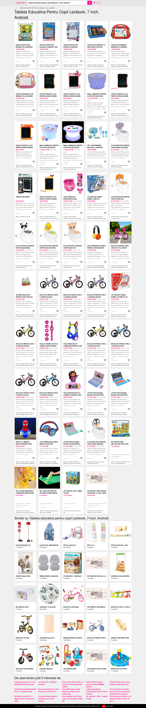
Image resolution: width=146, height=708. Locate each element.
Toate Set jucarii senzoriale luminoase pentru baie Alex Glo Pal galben (25, 512)
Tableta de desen (22, 197)
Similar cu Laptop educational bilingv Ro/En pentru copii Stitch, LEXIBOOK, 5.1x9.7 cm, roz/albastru (96, 414)
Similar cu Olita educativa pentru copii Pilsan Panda (24, 266)
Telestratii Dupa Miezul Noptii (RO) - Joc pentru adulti (25, 690)
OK (104, 706)
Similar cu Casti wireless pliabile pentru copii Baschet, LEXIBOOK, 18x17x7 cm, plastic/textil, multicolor (96, 267)
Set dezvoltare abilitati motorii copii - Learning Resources (120, 444)
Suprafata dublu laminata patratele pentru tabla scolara (47, 698)
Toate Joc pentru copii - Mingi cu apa (72, 511)
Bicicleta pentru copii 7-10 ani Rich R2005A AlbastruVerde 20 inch (49, 395)
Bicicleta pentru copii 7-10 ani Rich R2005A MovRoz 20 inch (96, 297)
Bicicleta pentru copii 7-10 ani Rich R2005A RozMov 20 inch (73, 297)
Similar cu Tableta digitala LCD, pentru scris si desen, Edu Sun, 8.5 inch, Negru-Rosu (120, 115)
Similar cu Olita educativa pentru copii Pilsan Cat (71, 266)
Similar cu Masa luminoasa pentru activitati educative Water (48, 168)
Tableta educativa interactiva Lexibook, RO (24, 47)
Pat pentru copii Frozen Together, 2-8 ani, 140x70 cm (96, 493)
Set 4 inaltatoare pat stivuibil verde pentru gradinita (48, 493)
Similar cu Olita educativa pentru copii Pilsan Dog (119, 217)
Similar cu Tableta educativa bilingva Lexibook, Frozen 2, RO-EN (72, 65)
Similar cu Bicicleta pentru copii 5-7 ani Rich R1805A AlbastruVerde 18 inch (120, 365)
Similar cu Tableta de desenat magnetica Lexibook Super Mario (119, 65)
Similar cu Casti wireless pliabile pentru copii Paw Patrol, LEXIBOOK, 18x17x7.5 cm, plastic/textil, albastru (49, 463)
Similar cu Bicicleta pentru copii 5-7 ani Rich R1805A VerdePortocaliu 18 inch (96, 365)
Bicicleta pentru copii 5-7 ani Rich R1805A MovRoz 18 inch (49, 297)
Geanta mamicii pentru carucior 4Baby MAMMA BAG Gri (95, 684)
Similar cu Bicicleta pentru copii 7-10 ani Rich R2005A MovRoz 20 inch (96, 315)
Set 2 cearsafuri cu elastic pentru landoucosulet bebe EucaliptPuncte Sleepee (120, 691)
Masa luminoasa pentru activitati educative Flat (72, 147)
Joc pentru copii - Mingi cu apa (72, 492)
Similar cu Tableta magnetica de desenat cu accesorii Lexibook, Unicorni (24, 115)
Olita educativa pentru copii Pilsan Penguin (96, 443)
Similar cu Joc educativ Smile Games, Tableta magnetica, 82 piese (96, 217)
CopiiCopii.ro (21, 2)
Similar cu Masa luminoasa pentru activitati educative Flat (72, 168)
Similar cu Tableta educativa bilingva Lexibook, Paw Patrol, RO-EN (49, 65)
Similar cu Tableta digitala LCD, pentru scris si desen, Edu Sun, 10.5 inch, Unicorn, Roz (72, 115)
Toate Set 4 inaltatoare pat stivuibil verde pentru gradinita (49, 511)
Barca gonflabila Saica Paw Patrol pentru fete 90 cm (48, 690)
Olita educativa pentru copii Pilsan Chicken (49, 247)
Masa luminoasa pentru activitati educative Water (49, 147)
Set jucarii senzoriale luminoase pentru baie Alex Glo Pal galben (25, 493)
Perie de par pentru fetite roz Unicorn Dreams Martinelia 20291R (72, 684)
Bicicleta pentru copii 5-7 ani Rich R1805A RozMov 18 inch (25, 395)
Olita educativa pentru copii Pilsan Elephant (120, 146)
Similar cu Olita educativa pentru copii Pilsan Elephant (119, 166)
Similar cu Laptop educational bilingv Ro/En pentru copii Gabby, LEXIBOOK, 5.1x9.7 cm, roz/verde (72, 463)
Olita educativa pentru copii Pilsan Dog (120, 198)
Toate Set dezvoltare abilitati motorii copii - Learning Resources (120, 462)
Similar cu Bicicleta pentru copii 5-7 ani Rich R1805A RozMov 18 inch (25, 413)
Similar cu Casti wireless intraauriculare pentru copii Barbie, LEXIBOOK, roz (72, 218)
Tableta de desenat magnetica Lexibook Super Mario (119, 47)
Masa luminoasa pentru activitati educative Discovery (96, 96)
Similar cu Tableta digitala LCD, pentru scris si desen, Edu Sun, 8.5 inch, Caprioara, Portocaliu (49, 218)
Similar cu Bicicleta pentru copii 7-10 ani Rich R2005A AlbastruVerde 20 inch (49, 414)
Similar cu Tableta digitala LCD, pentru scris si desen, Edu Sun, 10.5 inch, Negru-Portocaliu (49, 115)
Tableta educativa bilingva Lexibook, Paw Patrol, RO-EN (49, 47)
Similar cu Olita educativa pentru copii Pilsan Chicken (48, 266)
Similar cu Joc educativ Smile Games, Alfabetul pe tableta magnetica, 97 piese (118, 316)
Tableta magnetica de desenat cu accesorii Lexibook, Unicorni (24, 96)
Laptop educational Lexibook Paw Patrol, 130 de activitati (96, 691)
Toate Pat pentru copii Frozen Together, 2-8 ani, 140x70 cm (95, 511)
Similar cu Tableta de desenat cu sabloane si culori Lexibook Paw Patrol (95, 66)
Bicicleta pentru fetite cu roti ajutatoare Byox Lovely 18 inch (120, 698)
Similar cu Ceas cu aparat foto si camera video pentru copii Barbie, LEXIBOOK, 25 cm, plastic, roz (48, 365)
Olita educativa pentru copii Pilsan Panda (25, 247)
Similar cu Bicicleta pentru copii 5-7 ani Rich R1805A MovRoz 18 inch (49, 315)
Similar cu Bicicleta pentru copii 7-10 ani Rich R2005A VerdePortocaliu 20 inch (25, 365)
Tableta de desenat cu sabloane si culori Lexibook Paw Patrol (96, 47)
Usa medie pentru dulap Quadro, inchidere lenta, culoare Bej (71, 691)
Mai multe (110, 706)
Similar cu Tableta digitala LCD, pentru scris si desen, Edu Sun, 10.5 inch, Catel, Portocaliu (25, 167)
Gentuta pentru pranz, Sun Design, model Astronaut (120, 683)
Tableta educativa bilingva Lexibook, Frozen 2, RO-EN (70, 47)
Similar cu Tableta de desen (23, 216)
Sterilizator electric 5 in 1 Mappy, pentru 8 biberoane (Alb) (24, 698)
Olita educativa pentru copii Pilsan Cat (72, 247)
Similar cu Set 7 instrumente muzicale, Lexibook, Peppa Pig (95, 166)
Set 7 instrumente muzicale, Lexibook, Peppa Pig (95, 147)
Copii (15, 8)
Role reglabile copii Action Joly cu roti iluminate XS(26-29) (72, 698)
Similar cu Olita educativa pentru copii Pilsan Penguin (95, 462)
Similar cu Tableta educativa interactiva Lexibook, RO (23, 65)
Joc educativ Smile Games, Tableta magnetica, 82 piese (94, 199)
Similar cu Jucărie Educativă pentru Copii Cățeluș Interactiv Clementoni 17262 (25, 316)
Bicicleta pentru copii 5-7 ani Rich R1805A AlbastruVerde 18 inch (120, 346)
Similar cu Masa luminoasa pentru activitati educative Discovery (96, 117)
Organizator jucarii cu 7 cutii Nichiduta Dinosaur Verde (24, 683)
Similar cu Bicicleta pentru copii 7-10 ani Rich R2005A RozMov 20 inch (72, 315)
